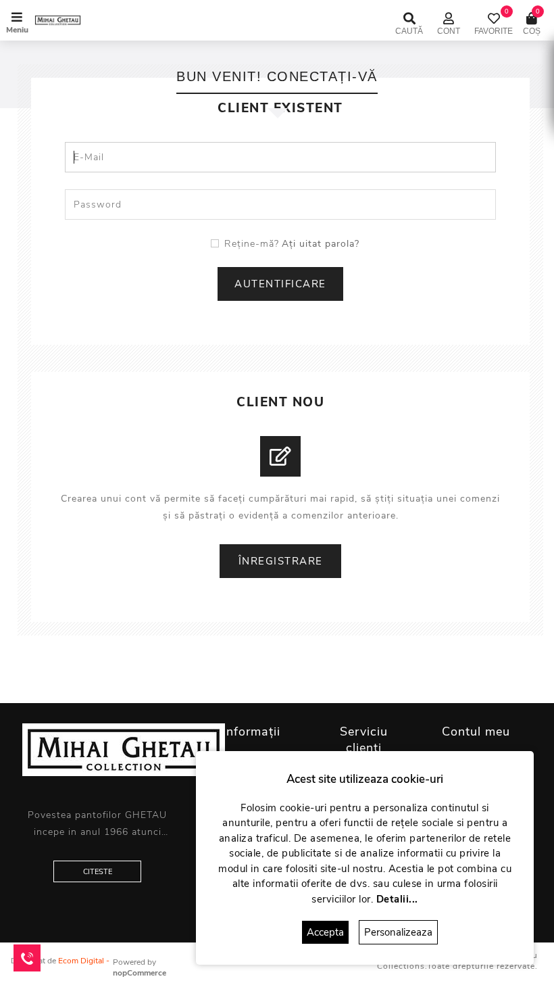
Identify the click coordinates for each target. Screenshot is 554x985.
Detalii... (397, 899)
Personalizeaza (398, 932)
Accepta (325, 932)
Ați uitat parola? (320, 243)
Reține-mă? (251, 243)
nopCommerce (139, 972)
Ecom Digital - (83, 960)
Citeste (97, 872)
